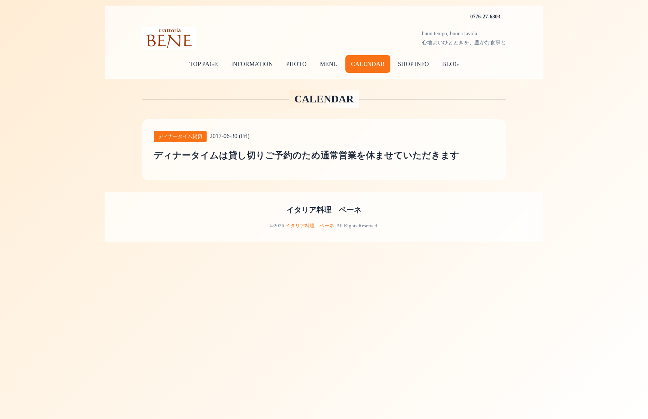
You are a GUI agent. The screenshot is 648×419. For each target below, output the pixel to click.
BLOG (450, 64)
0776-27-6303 (485, 17)
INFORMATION (252, 64)
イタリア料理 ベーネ (324, 210)
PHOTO (296, 64)
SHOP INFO (413, 64)
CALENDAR (368, 64)
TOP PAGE (203, 64)
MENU (329, 64)
